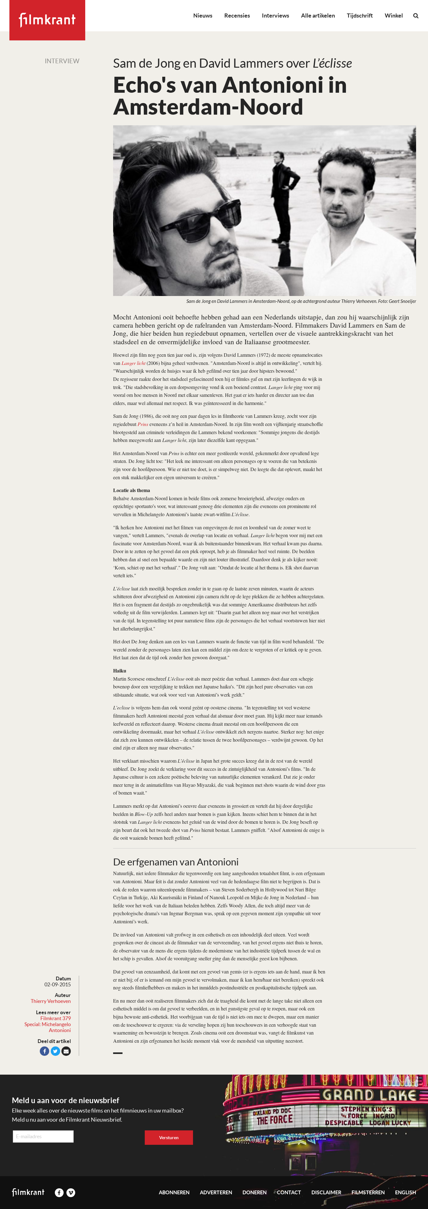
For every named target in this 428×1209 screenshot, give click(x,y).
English (405, 1192)
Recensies (237, 15)
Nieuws (202, 15)
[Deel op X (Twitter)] (55, 1051)
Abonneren (174, 1192)
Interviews (275, 15)
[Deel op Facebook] (44, 1051)
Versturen (169, 1137)
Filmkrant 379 (55, 1018)
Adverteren (216, 1192)
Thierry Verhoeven (51, 1001)
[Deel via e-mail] (66, 1051)
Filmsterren (368, 1192)
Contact (289, 1192)
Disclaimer (326, 1192)
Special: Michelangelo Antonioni (47, 1027)
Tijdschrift (360, 15)
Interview (62, 61)
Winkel (394, 15)
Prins (143, 424)
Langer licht (133, 363)
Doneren (255, 1192)
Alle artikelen (318, 15)
